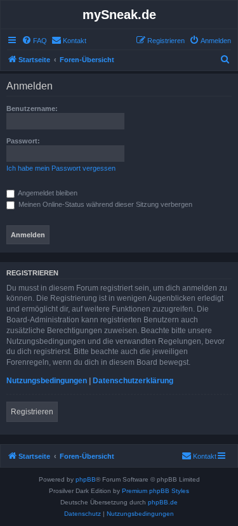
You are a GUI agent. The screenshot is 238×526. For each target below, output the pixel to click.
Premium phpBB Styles (155, 490)
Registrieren (32, 411)
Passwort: (23, 141)
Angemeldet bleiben (47, 193)
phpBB (86, 479)
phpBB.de (163, 502)
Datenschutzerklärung (133, 380)
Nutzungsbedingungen (46, 380)
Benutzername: (32, 108)
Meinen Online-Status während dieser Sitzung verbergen (104, 204)
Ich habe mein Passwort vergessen (61, 168)
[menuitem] (34, 40)
